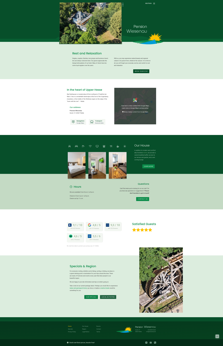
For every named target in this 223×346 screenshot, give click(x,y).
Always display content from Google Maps (136, 112)
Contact (98, 329)
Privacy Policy (72, 332)
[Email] (151, 343)
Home (70, 326)
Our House (85, 326)
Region (84, 329)
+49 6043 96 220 (152, 330)
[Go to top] (217, 336)
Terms (98, 332)
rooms (145, 153)
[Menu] (154, 3)
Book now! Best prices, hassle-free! (82, 342)
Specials (70, 329)
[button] (77, 165)
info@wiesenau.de (151, 331)
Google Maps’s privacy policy (139, 108)
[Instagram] (146, 343)
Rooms (98, 326)
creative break (104, 288)
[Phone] (155, 343)
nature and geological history (78, 288)
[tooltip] (69, 146)
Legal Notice (85, 332)
